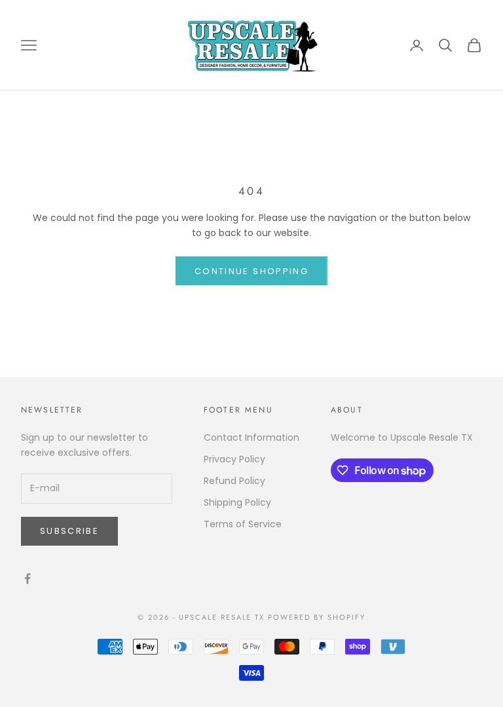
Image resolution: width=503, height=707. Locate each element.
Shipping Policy (237, 502)
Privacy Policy (234, 459)
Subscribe (69, 531)
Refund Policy (234, 480)
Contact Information (251, 437)
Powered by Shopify (316, 617)
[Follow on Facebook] (27, 578)
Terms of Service (243, 524)
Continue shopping (251, 271)
